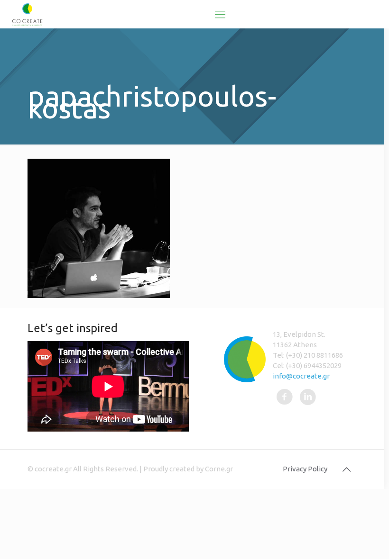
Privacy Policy (305, 469)
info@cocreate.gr (301, 376)
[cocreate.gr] (27, 14)
